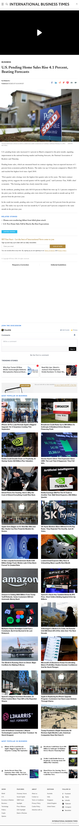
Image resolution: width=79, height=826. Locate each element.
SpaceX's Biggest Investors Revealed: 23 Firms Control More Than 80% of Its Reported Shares (19, 699)
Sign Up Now (25, 385)
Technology (5, 806)
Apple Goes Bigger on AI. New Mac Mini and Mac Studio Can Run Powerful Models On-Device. (19, 529)
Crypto (3, 813)
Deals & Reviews (22, 813)
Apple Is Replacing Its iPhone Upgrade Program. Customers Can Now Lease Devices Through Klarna (59, 699)
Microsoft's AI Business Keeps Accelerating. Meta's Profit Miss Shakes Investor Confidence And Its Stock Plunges (59, 665)
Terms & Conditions (38, 800)
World (3, 793)
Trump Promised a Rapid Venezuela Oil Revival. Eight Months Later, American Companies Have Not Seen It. (56, 733)
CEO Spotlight (21, 810)
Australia (49, 793)
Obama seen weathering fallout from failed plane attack (24, 220)
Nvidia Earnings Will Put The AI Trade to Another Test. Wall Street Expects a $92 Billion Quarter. (59, 495)
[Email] (71, 82)
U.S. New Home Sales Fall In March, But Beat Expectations (26, 224)
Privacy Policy (62, 250)
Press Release (21, 806)
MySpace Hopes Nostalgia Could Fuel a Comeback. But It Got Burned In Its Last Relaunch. (17, 631)
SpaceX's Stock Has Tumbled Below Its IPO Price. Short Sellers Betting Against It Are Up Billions (58, 597)
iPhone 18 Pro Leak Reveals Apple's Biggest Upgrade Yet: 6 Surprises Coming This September (19, 427)
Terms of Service (50, 250)
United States (51, 806)
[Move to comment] (75, 82)
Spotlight (19, 803)
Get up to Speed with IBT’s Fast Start (65, 385)
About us (34, 793)
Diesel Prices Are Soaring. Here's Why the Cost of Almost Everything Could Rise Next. (56, 772)
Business (4, 803)
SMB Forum (20, 800)
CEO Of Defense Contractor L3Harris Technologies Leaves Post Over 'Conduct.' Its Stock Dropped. (19, 733)
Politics (4, 810)
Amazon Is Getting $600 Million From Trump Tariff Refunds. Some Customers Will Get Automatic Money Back (18, 597)
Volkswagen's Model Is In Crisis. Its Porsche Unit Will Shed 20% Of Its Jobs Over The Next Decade (58, 631)
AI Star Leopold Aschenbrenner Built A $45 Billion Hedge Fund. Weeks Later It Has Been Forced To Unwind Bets (19, 563)
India (48, 797)
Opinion (4, 816)
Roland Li (7, 81)
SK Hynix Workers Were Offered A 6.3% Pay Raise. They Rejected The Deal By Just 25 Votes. (58, 529)
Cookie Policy (36, 806)
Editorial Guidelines (58, 265)
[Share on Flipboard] (64, 82)
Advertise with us (37, 810)
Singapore (50, 800)
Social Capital (21, 797)
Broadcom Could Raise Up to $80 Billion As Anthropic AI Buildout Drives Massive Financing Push (58, 427)
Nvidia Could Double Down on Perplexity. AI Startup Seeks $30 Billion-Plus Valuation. (54, 760)
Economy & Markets (8, 800)
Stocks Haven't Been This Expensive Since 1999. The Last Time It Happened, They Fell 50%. (58, 461)
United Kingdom (52, 803)
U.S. (3, 797)
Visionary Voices (22, 793)
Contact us (35, 797)
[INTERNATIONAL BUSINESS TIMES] (39, 4)
